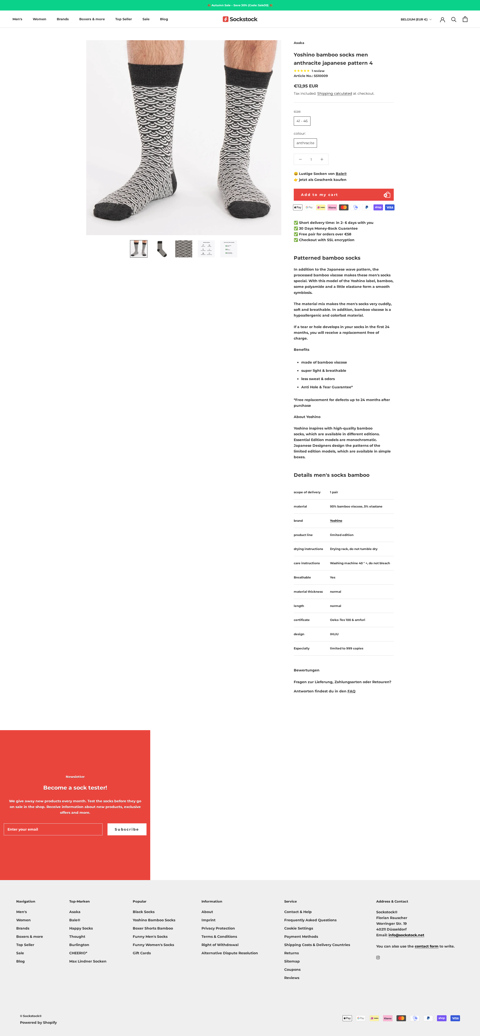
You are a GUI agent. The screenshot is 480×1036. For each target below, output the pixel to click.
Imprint (209, 920)
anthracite (305, 143)
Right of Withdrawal (220, 945)
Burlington (79, 945)
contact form (426, 946)
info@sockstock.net (406, 935)
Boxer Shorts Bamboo (153, 928)
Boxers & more (92, 19)
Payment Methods (301, 936)
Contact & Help (298, 912)
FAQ (352, 691)
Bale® (341, 173)
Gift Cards (142, 953)
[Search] (453, 19)
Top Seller (123, 19)
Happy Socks (81, 928)
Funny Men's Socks (150, 936)
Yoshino (336, 520)
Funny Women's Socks (153, 945)
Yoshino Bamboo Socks (154, 920)
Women (39, 19)
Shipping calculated (334, 93)
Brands (63, 19)
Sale (146, 19)
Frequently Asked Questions (310, 920)
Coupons (292, 969)
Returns (291, 953)
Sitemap (292, 961)
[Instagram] (378, 957)
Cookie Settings (298, 928)
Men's (17, 19)
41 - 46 (302, 121)
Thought (77, 936)
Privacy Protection (218, 928)
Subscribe (127, 829)
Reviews (291, 978)
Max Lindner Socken (87, 961)
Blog (164, 19)
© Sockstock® (31, 1016)
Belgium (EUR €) (414, 19)
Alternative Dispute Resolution (230, 953)
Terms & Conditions (219, 936)
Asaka (74, 912)
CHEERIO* (78, 953)
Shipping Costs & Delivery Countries (317, 945)
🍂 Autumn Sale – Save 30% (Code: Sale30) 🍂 (240, 5)
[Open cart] (465, 19)
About (207, 912)
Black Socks (143, 912)
